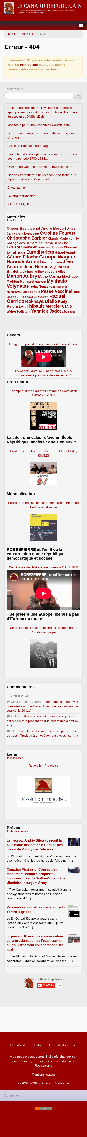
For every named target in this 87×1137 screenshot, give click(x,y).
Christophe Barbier (27, 238)
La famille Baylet (35, 271)
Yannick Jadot (46, 311)
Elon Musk (44, 247)
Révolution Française (43, 765)
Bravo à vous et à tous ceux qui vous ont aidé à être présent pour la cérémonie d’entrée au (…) (42, 721)
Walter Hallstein (18, 311)
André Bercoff (53, 228)
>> (77, 95)
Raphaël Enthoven (34, 297)
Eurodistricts (40, 252)
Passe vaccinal (57, 291)
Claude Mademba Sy (63, 238)
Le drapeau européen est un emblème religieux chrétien (41, 135)
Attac (71, 228)
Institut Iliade (52, 262)
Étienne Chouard (64, 247)
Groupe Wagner (57, 257)
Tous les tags (15, 220)
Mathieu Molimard (20, 281)
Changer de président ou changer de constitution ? (43, 344)
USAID (67, 306)
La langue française (21, 196)
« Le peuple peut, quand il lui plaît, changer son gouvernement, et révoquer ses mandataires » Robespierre (43, 1061)
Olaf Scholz (31, 291)
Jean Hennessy (40, 266)
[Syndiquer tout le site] (43, 1108)
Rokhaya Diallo (41, 301)
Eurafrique (16, 252)
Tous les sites (15, 758)
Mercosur (40, 281)
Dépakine (61, 243)
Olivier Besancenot (23, 228)
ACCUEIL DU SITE (21, 34)
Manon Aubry (22, 276)
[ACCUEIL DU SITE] (43, 8)
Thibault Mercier (44, 306)
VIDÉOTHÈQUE (18, 204)
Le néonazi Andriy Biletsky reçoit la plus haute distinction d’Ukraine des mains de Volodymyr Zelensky (35, 844)
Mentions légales (44, 1074)
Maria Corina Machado (58, 276)
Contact (37, 1045)
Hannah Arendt (24, 261)
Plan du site (29, 64)
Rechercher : (13, 89)
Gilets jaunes (16, 187)
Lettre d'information (63, 1045)
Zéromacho (68, 311)
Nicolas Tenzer (38, 286)
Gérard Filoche (22, 256)
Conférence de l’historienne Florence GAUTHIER (43, 567)
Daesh (48, 243)
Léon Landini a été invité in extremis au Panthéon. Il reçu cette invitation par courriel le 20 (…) (42, 706)
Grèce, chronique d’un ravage (28, 146)
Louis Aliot (56, 271)
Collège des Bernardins (24, 243)
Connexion (12, 1095)
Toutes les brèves (17, 831)
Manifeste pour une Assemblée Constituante (38, 125)
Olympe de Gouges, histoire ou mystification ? (39, 166)
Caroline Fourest (57, 233)
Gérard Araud (65, 252)
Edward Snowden (22, 247)
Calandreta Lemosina (23, 233)
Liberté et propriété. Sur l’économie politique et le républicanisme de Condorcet (42, 177)
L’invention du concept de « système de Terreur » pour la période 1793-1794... (42, 156)
